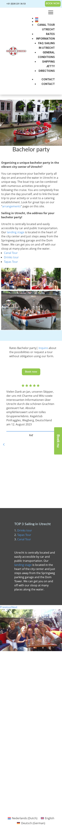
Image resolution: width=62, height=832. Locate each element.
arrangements (11, 206)
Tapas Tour (11, 262)
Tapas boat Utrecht (10, 731)
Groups (24, 704)
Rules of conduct (29, 719)
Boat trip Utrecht (9, 726)
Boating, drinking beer (9, 743)
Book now (31, 371)
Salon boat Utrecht (10, 736)
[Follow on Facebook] (20, 784)
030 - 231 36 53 (16, 668)
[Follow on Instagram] (42, 784)
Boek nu (58, 440)
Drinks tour (11, 257)
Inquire (43, 348)
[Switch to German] (45, 21)
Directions (47, 70)
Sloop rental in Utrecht (8, 716)
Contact (48, 79)
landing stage (15, 232)
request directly (17, 677)
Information (45, 38)
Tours (24, 699)
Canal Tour (11, 253)
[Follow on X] (27, 784)
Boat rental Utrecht (10, 721)
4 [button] (3, 444)
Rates (50, 34)
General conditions (30, 724)
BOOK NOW (53, 3)
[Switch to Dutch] (45, 18)
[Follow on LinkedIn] (35, 784)
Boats (24, 709)
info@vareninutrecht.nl (19, 661)
